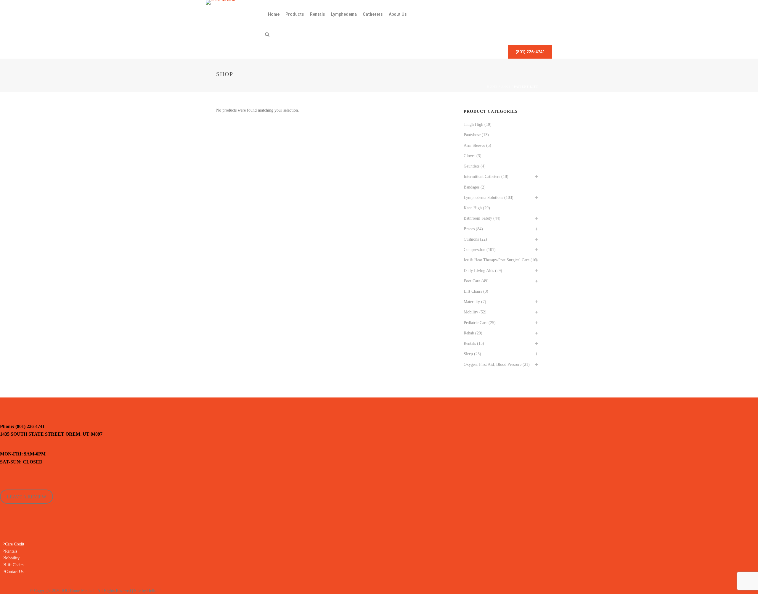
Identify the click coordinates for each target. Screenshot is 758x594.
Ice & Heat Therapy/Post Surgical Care (496, 260)
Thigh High (473, 124)
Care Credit (14, 544)
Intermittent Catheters (482, 176)
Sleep (468, 354)
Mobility (471, 312)
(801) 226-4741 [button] (530, 51)
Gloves (469, 156)
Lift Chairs (473, 291)
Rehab (469, 333)
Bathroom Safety (478, 218)
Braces (469, 229)
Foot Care (472, 281)
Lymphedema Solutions (483, 197)
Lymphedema (344, 14)
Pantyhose (472, 135)
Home (274, 14)
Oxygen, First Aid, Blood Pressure (492, 364)
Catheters (373, 14)
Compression (474, 249)
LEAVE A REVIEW (26, 496)
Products (294, 14)
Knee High (473, 208)
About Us (398, 14)
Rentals (317, 14)
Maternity (472, 302)
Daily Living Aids (479, 270)
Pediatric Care (475, 323)
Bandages (471, 187)
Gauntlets (471, 166)
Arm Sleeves (474, 145)
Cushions (471, 239)
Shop (505, 86)
